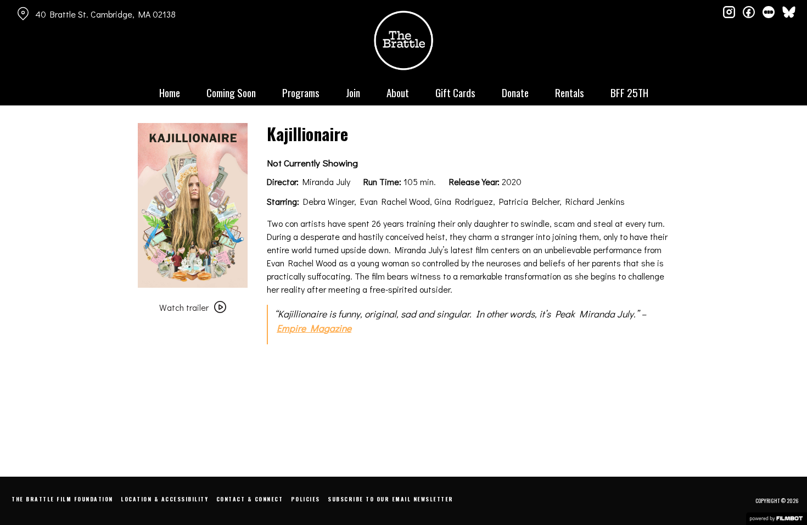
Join (353, 92)
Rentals (569, 92)
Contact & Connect (249, 499)
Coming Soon (231, 92)
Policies (305, 499)
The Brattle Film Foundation (62, 499)
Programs (301, 92)
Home (169, 92)
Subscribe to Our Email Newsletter (390, 499)
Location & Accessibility (164, 499)
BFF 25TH (629, 92)
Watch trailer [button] (184, 307)
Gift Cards (455, 92)
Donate (515, 92)
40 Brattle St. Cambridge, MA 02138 (105, 14)
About (397, 92)
